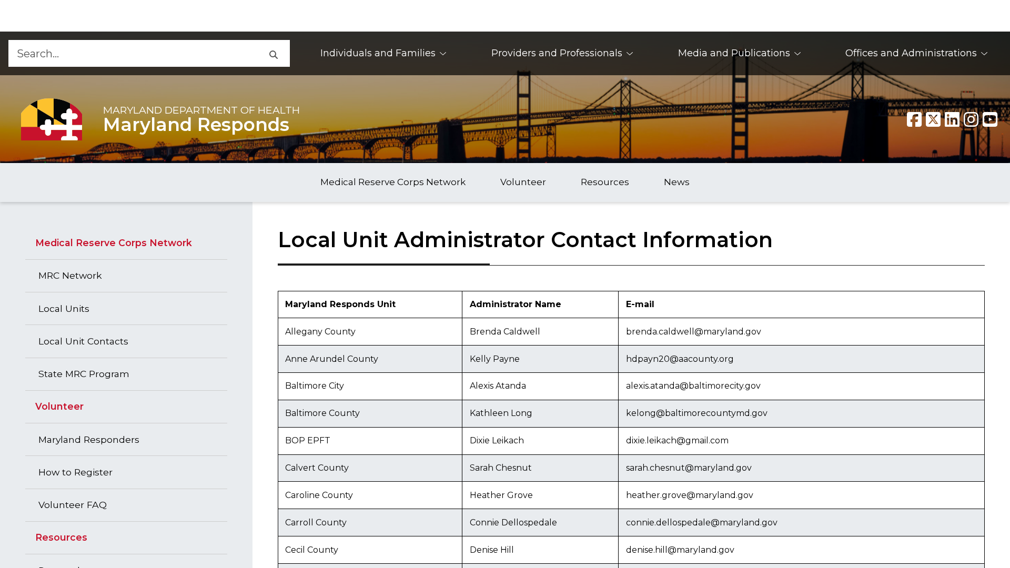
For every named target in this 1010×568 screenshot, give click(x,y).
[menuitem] (383, 53)
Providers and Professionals (556, 53)
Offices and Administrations (911, 53)
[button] (273, 53)
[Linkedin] (952, 119)
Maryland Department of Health (201, 110)
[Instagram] (971, 119)
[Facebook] (914, 119)
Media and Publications (734, 53)
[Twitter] (933, 119)
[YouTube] (990, 119)
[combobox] (132, 53)
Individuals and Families (378, 53)
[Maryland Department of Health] (51, 119)
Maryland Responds (196, 125)
